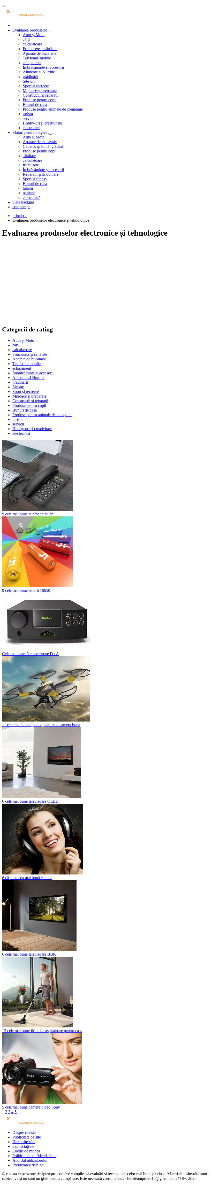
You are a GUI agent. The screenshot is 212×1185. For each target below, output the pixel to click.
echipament (32, 62)
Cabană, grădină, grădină (43, 146)
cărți (26, 39)
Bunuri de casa (35, 104)
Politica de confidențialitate (34, 1155)
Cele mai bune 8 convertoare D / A (30, 654)
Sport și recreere (36, 86)
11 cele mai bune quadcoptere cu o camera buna (41, 725)
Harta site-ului (23, 1142)
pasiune (29, 193)
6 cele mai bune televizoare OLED (30, 801)
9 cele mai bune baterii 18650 (26, 590)
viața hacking (23, 202)
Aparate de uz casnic (40, 142)
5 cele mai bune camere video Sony (31, 1107)
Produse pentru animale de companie (53, 109)
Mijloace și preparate (40, 90)
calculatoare (32, 44)
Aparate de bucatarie (39, 53)
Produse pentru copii (39, 100)
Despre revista (24, 1132)
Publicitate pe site (26, 1137)
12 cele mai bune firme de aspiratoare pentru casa (42, 1030)
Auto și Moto (33, 35)
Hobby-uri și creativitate (42, 123)
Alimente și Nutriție (39, 72)
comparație (21, 207)
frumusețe (31, 165)
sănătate (29, 155)
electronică (31, 128)
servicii (28, 118)
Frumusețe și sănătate (40, 49)
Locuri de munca (26, 1151)
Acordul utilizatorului (29, 1160)
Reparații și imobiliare (40, 174)
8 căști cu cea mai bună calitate (27, 878)
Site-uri (29, 81)
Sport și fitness (35, 179)
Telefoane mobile (37, 58)
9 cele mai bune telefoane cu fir (27, 514)
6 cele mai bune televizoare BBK (29, 954)
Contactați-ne (23, 1146)
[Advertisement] (106, 279)
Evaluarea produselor (29, 30)
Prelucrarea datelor (27, 1165)
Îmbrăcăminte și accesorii (43, 67)
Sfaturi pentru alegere (29, 132)
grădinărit (30, 76)
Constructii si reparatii (40, 95)
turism (28, 114)
